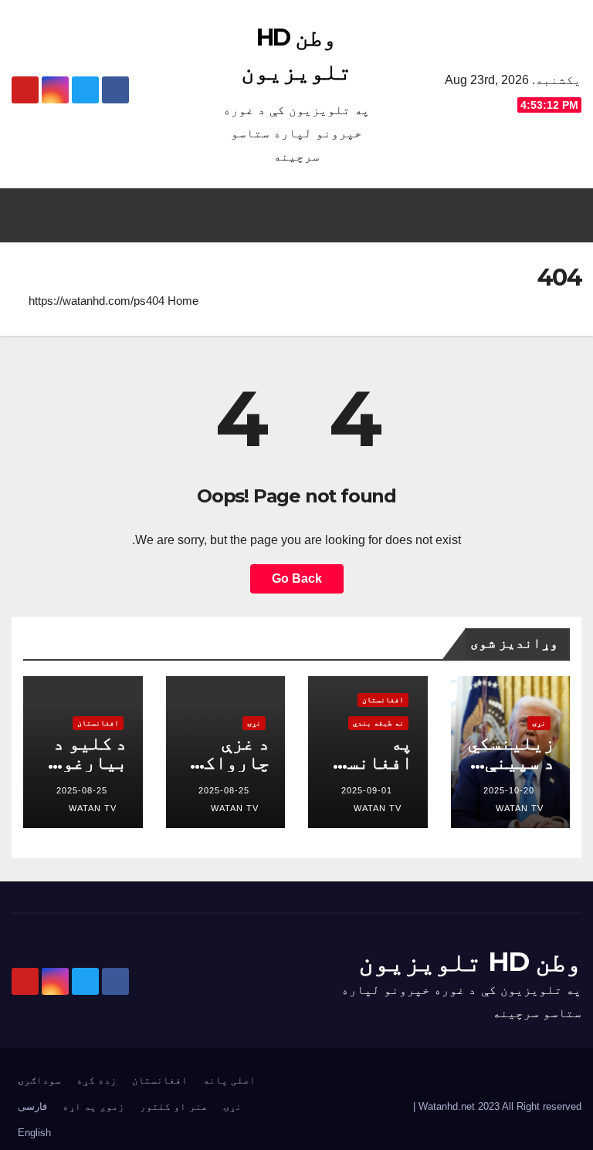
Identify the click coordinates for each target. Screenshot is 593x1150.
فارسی (32, 1106)
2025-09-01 (366, 790)
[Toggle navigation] (28, 215)
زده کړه (96, 1080)
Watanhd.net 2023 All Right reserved (498, 1106)
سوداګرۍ (39, 1080)
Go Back (297, 578)
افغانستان (383, 699)
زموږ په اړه (93, 1106)
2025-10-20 (508, 790)
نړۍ (539, 723)
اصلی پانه (229, 1080)
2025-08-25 (223, 790)
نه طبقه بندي (378, 723)
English (34, 1132)
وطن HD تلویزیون (469, 961)
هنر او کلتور (174, 1106)
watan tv (520, 808)
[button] (304, 215)
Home (183, 300)
